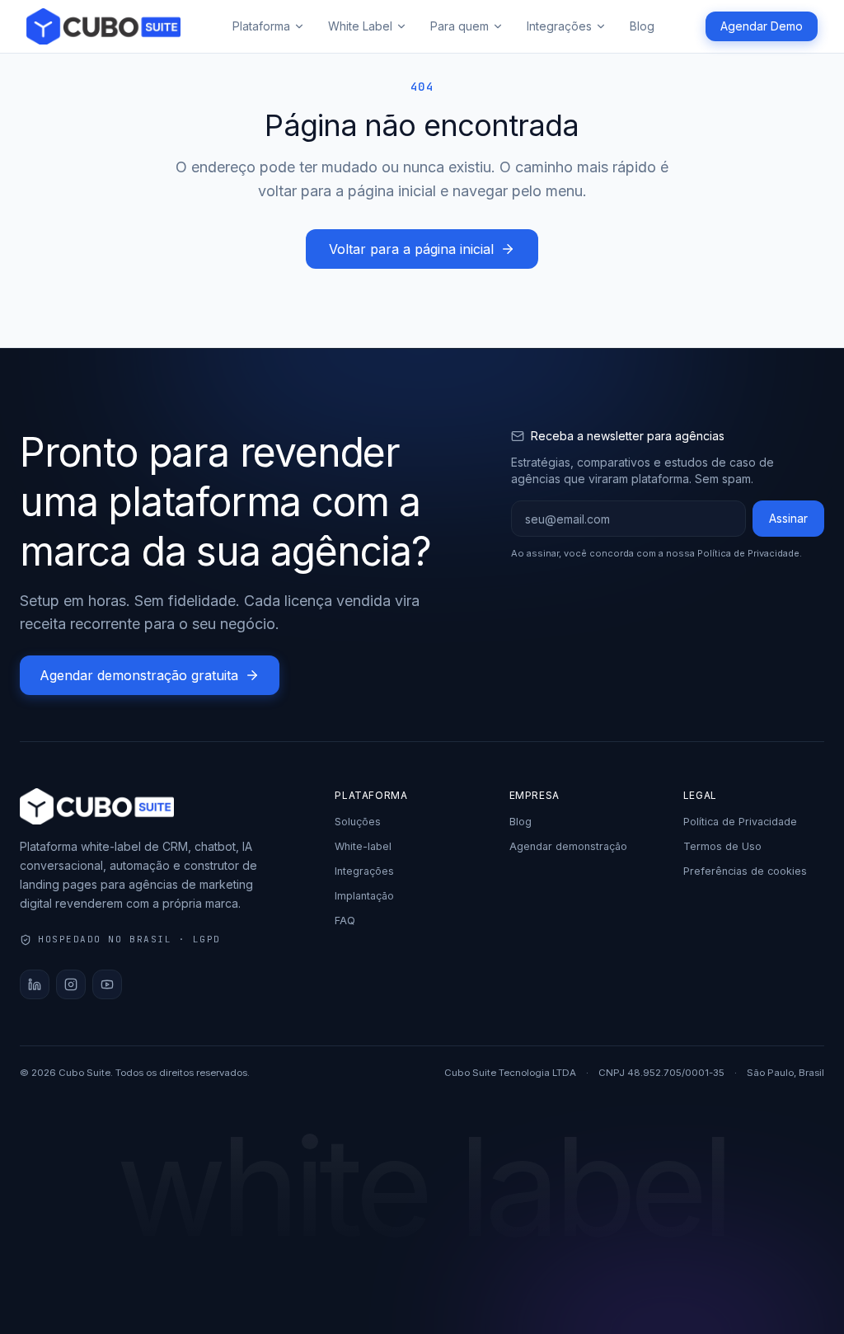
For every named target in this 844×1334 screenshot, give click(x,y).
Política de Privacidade (748, 553)
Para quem (459, 26)
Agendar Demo (761, 26)
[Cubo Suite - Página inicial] (103, 26)
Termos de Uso (722, 846)
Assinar (788, 518)
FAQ (345, 920)
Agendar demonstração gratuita (139, 675)
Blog (642, 26)
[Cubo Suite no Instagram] (71, 984)
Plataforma (261, 26)
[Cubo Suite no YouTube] (107, 984)
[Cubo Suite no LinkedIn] (34, 984)
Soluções (358, 821)
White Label (360, 26)
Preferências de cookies (745, 871)
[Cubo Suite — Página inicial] (161, 806)
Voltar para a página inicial (411, 249)
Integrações (559, 26)
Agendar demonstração (568, 846)
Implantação (364, 896)
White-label (363, 846)
